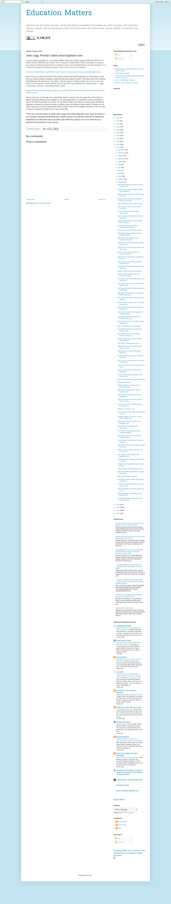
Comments (120, 59)
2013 (118, 504)
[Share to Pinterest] (57, 129)
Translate (130, 813)
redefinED (119, 672)
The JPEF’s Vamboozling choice (128, 343)
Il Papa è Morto (121, 724)
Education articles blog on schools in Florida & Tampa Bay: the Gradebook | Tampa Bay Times (129, 772)
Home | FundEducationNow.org (127, 791)
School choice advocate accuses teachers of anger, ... (128, 275)
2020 (118, 130)
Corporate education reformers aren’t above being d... (130, 499)
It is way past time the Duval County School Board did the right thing (130, 537)
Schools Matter (121, 657)
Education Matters (59, 13)
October (120, 156)
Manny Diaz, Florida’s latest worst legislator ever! (128, 422)
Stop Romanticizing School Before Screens (129, 694)
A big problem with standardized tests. (130, 469)
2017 (118, 138)
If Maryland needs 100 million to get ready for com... (129, 347)
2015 (118, 144)
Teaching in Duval (122, 785)
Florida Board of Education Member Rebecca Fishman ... (129, 200)
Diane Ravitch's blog (123, 640)
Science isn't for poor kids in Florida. (129, 230)
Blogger (89, 875)
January (121, 182)
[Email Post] (44, 129)
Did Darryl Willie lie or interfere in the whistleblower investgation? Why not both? (129, 566)
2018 (118, 135)
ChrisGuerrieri (123, 821)
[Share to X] (53, 129)
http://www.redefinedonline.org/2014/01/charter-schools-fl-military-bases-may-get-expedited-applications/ (63, 72)
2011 (118, 510)
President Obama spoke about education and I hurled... (127, 226)
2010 (118, 513)
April (119, 173)
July (119, 164)
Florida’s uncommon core (126, 409)
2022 (118, 124)
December (121, 150)
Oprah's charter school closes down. (129, 271)
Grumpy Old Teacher (123, 722)
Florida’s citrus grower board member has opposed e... (130, 190)
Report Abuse (119, 800)
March (120, 176)
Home (66, 199)
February (121, 179)
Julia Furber (122, 825)
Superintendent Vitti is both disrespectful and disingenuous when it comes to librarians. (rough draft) (129, 551)
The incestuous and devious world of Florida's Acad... (129, 262)
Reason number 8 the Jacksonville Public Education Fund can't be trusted (130, 524)
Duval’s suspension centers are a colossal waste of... (128, 253)
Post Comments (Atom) (43, 203)
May (119, 170)
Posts (119, 55)
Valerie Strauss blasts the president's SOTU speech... (129, 221)
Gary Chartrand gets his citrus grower (130, 204)
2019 (118, 133)
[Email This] (48, 129)
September (122, 159)
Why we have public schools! (127, 476)
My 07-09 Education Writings (125, 80)
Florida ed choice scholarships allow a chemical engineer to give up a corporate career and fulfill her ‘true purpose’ (128, 675)
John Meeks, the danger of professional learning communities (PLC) (129, 595)
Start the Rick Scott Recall (124, 608)
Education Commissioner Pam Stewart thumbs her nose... (130, 294)
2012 (118, 507)
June (119, 167)
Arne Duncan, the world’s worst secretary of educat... (128, 239)
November (121, 153)
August (120, 162)
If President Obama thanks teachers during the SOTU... (129, 234)
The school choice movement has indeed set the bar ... (128, 317)
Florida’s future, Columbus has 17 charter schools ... (128, 386)
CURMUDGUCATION (123, 626)
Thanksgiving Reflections (124, 709)
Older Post (102, 199)
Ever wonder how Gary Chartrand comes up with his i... (128, 334)
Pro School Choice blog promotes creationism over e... (128, 432)
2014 (118, 147)
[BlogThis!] (50, 129)
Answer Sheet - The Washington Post (129, 780)
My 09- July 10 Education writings (127, 83)
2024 (118, 118)
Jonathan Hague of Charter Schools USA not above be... (129, 417)
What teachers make (122, 73)
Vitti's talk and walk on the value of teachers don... (129, 391)
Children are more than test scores (128, 707)
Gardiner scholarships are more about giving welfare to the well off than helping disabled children (130, 581)
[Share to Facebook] (55, 129)
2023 (118, 121)
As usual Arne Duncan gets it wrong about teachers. (129, 339)
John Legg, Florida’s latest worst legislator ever (128, 455)
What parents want (123, 382)
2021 (118, 127)
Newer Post (31, 199)
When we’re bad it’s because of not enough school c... (129, 436)
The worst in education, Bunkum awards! (131, 379)
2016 (118, 141)
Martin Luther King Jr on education (129, 326)
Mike (119, 828)
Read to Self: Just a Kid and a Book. (127, 757)
